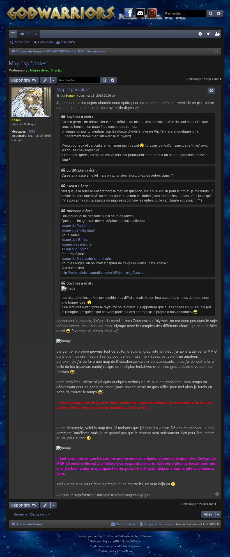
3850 (31, 131)
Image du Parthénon (77, 226)
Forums (31, 34)
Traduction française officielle (109, 546)
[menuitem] (200, 34)
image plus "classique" (78, 230)
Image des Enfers (74, 240)
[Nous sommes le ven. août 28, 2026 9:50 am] (216, 51)
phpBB (102, 536)
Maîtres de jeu (39, 70)
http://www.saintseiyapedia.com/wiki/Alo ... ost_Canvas (102, 273)
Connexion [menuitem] (210, 35)
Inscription (68, 42)
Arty (104, 541)
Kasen (16, 120)
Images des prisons (76, 244)
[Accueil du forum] (107, 13)
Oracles (56, 70)
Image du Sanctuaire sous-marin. (86, 259)
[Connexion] (152, 13)
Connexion (45, 42)
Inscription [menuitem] (218, 35)
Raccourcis (14, 35)
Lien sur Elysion (76, 249)
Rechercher (22, 42)
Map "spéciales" (29, 63)
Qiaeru (135, 546)
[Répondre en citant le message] (211, 90)
